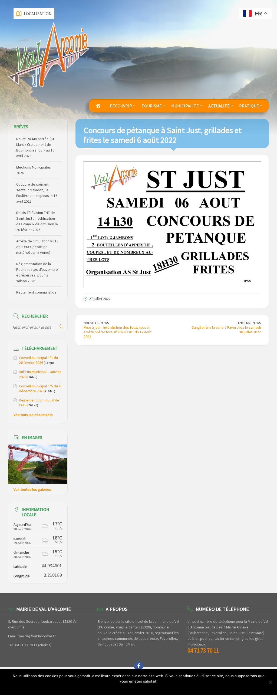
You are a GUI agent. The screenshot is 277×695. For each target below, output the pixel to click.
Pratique (249, 105)
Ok (140, 688)
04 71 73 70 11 (203, 650)
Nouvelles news (96, 323)
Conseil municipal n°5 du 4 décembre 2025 (40, 388)
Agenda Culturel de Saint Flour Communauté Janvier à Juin (36, 287)
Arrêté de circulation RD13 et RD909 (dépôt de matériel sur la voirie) (37, 219)
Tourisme (151, 105)
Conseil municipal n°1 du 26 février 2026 (38, 360)
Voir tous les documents (33, 414)
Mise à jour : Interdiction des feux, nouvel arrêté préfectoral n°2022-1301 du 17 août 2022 (117, 332)
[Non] (270, 682)
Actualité (219, 105)
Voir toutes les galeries (32, 489)
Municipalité (185, 105)
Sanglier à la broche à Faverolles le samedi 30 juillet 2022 (226, 329)
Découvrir (121, 105)
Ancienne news (249, 323)
